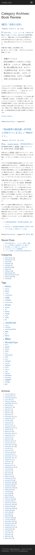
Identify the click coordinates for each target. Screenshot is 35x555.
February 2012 (9, 452)
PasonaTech (9, 355)
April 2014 (8, 430)
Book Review (11, 121)
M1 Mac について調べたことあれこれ (16, 247)
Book (7, 291)
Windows (8, 375)
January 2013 (9, 443)
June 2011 (8, 461)
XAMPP (8, 379)
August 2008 (9, 510)
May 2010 (8, 473)
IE (6, 319)
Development (9, 260)
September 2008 (10, 508)
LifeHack (7, 265)
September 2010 (10, 467)
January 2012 (9, 454)
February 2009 (9, 499)
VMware (7, 373)
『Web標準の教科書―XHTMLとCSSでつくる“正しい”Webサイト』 (17, 132)
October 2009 (9, 486)
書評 (23, 121)
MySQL (7, 349)
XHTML (28, 234)
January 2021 (9, 396)
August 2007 (9, 529)
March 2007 (8, 538)
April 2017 (8, 413)
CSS (23, 234)
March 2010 (8, 476)
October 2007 (9, 525)
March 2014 (8, 431)
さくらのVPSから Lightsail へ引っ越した (17, 245)
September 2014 (10, 428)
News (6, 269)
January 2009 (9, 501)
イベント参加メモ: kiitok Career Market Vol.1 (18, 251)
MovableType (11, 342)
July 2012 (8, 448)
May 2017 (8, 411)
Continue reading (7, 116)
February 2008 (9, 518)
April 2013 (8, 439)
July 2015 (8, 420)
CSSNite (8, 300)
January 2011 (9, 465)
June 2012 (8, 450)
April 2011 (8, 463)
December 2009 (10, 482)
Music (7, 347)
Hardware (8, 263)
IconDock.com (23, 551)
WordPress (8, 377)
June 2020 (8, 400)
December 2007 (10, 521)
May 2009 (8, 495)
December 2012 (10, 445)
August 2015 (9, 418)
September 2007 (10, 527)
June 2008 (8, 512)
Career (7, 293)
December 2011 (10, 456)
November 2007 (10, 523)
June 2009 (8, 493)
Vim (6, 371)
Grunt (6, 315)
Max (6, 334)
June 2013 (8, 437)
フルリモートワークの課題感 (13, 249)
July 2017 (8, 409)
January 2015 (9, 426)
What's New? (9, 277)
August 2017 (9, 407)
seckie (22, 29)
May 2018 (8, 405)
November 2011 (10, 458)
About (8, 286)
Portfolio (8, 361)
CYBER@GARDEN (25, 144)
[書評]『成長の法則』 (12, 24)
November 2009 (10, 484)
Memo (7, 335)
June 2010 (8, 471)
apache (7, 289)
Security (7, 363)
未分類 (7, 278)
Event (6, 262)
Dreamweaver (9, 302)
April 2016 (8, 415)
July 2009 (8, 491)
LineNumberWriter (10, 329)
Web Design (8, 273)
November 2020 (10, 398)
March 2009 (8, 497)
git (5, 309)
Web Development (10, 275)
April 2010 (8, 475)
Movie (6, 345)
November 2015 (10, 416)
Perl (6, 357)
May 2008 (8, 514)
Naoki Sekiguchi (15, 549)
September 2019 (10, 403)
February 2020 (9, 401)
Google (7, 313)
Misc (8, 339)
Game (7, 307)
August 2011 (9, 460)
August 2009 (9, 490)
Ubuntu (7, 369)
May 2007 (8, 535)
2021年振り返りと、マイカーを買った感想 (17, 243)
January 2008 (9, 520)
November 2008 (10, 505)
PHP (6, 359)
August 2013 (9, 435)
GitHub (7, 311)
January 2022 (9, 394)
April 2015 (8, 424)
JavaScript (10, 322)
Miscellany (8, 267)
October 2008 (9, 506)
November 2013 (10, 433)
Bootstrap (6, 551)
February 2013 (9, 441)
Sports (7, 367)
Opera (6, 353)
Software (7, 271)
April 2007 (8, 536)
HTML (7, 317)
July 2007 (8, 531)
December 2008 (10, 503)
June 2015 (8, 422)
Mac (6, 331)
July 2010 (8, 469)
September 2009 (10, 488)
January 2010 (9, 480)
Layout (7, 325)
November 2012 (10, 446)
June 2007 (8, 533)
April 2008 (8, 516)
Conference (8, 295)
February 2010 (9, 478)
